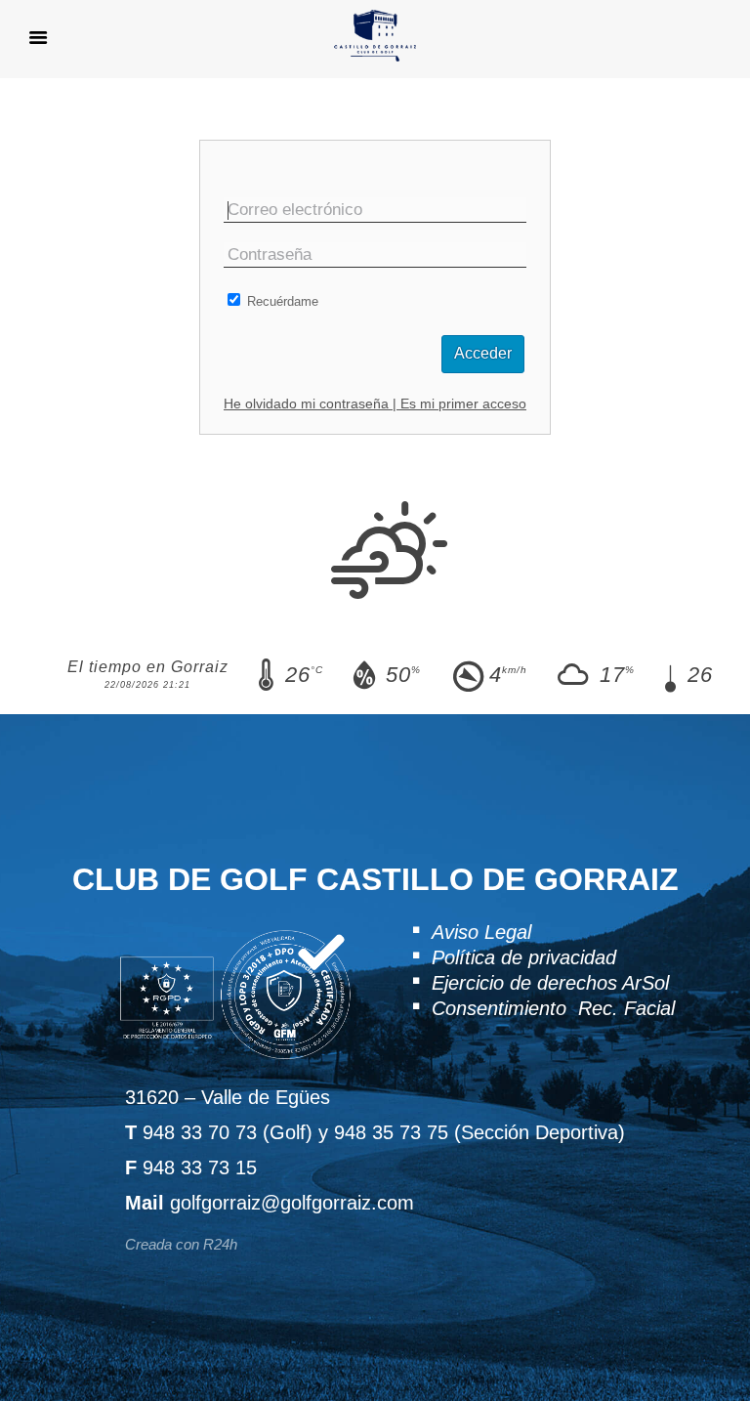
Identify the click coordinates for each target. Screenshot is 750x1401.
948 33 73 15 (200, 1167)
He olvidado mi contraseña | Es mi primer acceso (375, 403)
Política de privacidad (524, 957)
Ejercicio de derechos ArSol (550, 983)
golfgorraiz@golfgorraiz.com (292, 1202)
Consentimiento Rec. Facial (553, 1008)
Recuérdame (280, 301)
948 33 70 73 (200, 1132)
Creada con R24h (181, 1244)
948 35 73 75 (391, 1132)
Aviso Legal (481, 932)
